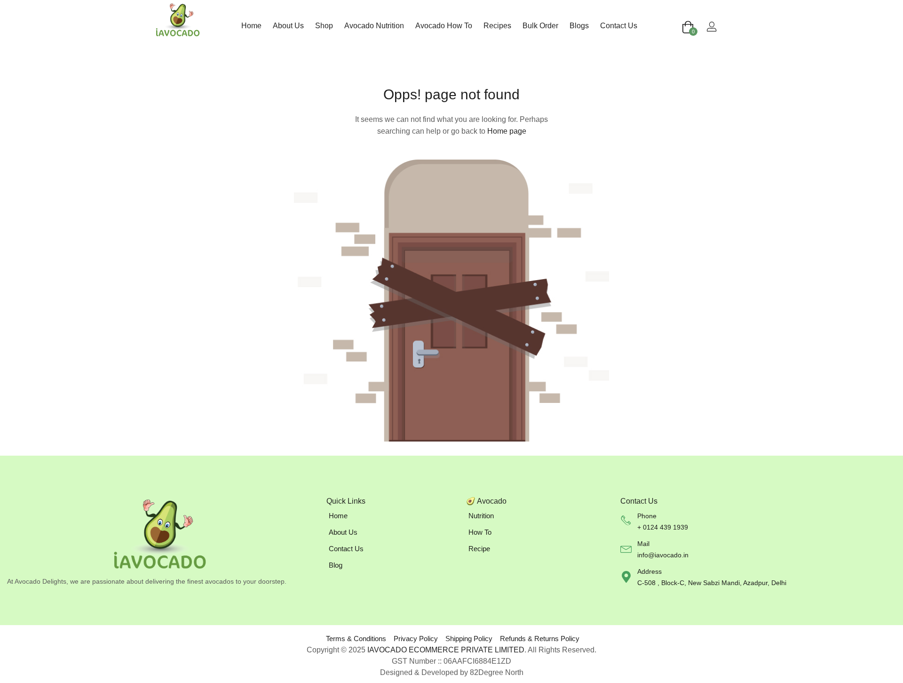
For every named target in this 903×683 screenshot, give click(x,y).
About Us (288, 26)
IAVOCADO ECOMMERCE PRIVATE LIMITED (445, 650)
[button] (688, 27)
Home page (506, 131)
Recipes (497, 26)
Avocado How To (443, 26)
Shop (324, 26)
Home (251, 26)
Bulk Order (540, 26)
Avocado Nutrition (374, 26)
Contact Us (618, 26)
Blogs (579, 26)
